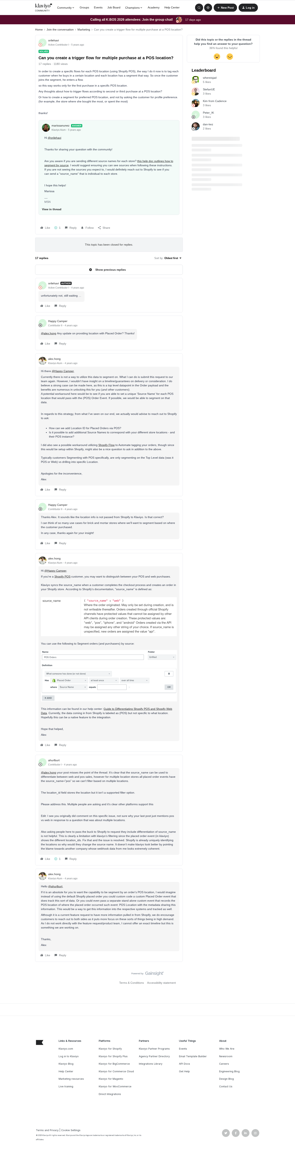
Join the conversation (60, 29)
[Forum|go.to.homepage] (43, 8)
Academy (154, 7)
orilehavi (53, 40)
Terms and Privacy (47, 1130)
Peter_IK (208, 112)
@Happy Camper (63, 371)
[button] (225, 8)
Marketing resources (71, 1078)
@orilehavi (54, 137)
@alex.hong (48, 333)
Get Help (184, 1071)
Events (98, 7)
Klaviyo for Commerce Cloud (116, 1071)
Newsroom (225, 1056)
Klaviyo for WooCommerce (115, 1086)
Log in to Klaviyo (69, 1056)
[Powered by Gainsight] (147, 974)
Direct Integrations (110, 1094)
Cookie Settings (70, 1130)
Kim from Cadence (215, 101)
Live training (66, 1086)
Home (39, 29)
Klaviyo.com (66, 1048)
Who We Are (226, 1048)
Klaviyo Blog (66, 1063)
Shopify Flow (106, 445)
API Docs (184, 1063)
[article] (109, 295)
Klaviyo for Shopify (110, 1048)
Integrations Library (150, 1063)
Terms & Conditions (131, 982)
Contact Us (225, 1086)
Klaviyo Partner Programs (154, 1048)
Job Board (113, 7)
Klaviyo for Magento (111, 1078)
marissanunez (60, 125)
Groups (84, 7)
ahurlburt (54, 760)
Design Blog (226, 1078)
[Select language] (208, 8)
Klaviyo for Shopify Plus (113, 1056)
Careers (224, 1063)
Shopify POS (62, 576)
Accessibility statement (161, 982)
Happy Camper (57, 321)
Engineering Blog (229, 1071)
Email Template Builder (193, 1056)
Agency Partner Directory (154, 1056)
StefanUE (209, 89)
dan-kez (208, 124)
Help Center (172, 7)
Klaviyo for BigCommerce (114, 1063)
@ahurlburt (55, 886)
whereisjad (210, 77)
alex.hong (54, 358)
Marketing (83, 29)
